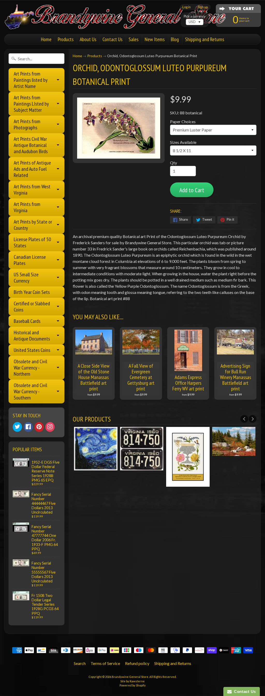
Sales (133, 39)
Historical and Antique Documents (32, 335)
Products (65, 39)
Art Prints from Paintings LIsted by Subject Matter (31, 103)
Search (80, 663)
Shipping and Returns (204, 39)
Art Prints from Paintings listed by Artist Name (31, 80)
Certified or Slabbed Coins (32, 306)
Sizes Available (183, 142)
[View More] (101, 467)
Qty (173, 162)
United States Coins (32, 350)
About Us (88, 39)
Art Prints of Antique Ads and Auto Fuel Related (32, 169)
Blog (175, 39)
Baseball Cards (27, 321)
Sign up (203, 7)
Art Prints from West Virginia (32, 189)
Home (46, 39)
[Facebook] (28, 427)
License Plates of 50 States (32, 242)
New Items (155, 39)
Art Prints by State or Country (33, 224)
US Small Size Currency (26, 277)
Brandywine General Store (130, 676)
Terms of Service (105, 663)
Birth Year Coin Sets (32, 292)
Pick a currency (194, 16)
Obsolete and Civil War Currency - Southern (30, 391)
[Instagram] (50, 427)
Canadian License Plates (30, 260)
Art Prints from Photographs (27, 124)
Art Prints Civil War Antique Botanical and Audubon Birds (31, 145)
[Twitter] (17, 427)
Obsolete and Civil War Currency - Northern (30, 367)
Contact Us (112, 39)
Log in (186, 7)
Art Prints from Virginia (27, 207)
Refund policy (137, 663)
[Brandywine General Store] (120, 23)
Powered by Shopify (133, 685)
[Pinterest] (39, 427)
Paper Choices (183, 121)
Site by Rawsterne (132, 681)
